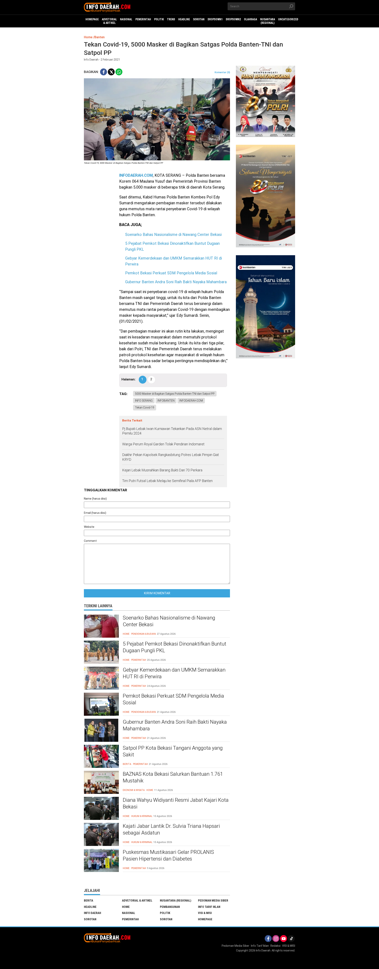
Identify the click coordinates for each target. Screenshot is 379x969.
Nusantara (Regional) (175, 900)
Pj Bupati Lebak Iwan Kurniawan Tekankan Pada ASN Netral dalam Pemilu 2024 (172, 431)
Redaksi (275, 945)
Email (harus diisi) (95, 512)
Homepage (205, 919)
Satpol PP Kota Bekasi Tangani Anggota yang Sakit (173, 751)
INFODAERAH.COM (136, 175)
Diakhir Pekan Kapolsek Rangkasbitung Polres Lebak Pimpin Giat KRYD (170, 457)
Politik (165, 913)
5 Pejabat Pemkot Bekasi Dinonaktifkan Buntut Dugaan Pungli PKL (174, 647)
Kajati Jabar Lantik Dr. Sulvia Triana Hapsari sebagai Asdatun (171, 829)
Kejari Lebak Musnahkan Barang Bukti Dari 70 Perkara (162, 470)
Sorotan (90, 919)
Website (89, 526)
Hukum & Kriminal (141, 816)
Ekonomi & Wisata (134, 790)
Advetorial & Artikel (137, 900)
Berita (127, 764)
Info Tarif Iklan (209, 907)
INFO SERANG (144, 400)
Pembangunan (170, 907)
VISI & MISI (205, 913)
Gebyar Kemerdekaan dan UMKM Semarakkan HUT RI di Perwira (174, 673)
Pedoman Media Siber (213, 900)
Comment (90, 540)
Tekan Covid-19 (144, 407)
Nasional (128, 913)
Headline (90, 907)
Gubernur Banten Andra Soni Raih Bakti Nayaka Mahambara (176, 281)
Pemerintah (138, 660)
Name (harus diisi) (95, 498)
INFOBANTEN (166, 400)
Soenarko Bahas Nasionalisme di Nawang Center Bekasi (173, 234)
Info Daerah (92, 913)
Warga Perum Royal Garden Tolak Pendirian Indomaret (163, 444)
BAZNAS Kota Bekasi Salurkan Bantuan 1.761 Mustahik (173, 777)
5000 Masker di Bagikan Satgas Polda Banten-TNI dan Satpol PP (175, 393)
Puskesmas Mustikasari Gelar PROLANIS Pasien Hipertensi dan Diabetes (168, 855)
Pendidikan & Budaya (143, 634)
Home (126, 634)
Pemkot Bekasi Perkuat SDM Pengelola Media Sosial (171, 273)
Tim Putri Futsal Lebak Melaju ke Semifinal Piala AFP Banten (167, 481)
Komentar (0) (222, 72)
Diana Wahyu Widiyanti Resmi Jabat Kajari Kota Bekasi (176, 803)
